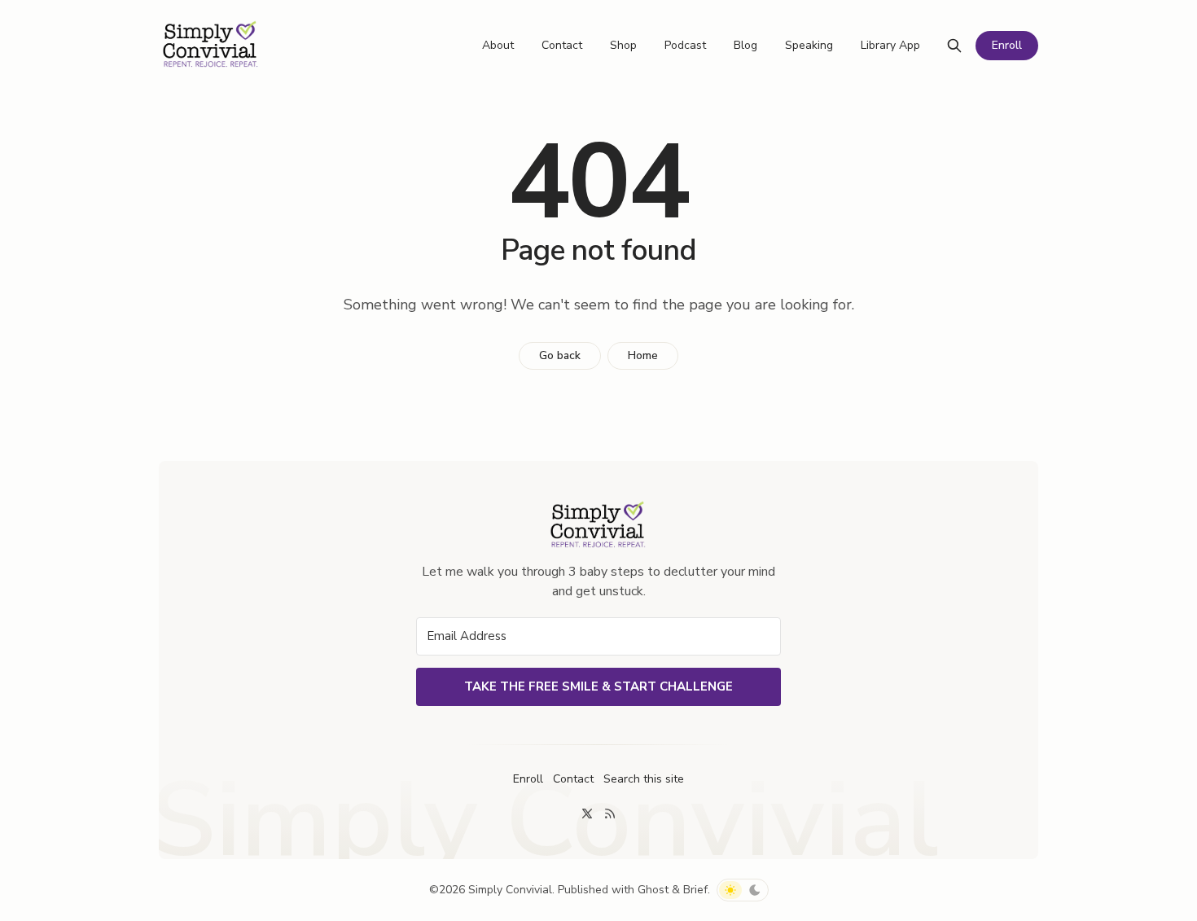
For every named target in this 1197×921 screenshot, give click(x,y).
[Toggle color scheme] (743, 890)
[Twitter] (587, 813)
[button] (643, 779)
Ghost (653, 889)
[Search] (954, 45)
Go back (560, 355)
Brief (695, 889)
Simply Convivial (510, 889)
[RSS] (609, 813)
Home (643, 355)
